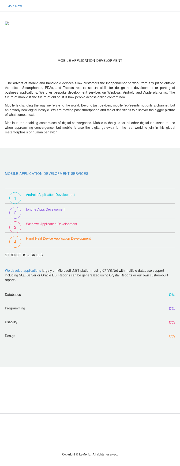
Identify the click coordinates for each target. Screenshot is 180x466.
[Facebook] (75, 426)
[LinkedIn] (81, 426)
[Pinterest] (99, 426)
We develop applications (23, 270)
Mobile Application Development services (46, 173)
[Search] (175, 23)
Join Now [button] (15, 6)
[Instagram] (93, 426)
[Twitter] (87, 426)
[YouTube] (105, 426)
